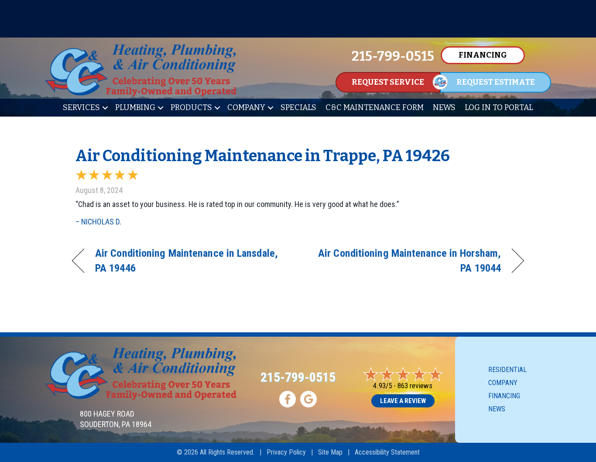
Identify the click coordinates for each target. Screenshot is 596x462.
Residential (507, 369)
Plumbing (135, 107)
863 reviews (414, 385)
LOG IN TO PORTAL (499, 107)
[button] (105, 108)
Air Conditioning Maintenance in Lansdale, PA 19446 (186, 260)
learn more (298, 28)
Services (81, 107)
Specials (298, 107)
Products (191, 107)
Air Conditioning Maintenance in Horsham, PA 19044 (406, 260)
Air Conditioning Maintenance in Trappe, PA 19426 (262, 155)
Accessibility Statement (387, 452)
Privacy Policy (286, 452)
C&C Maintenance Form (374, 107)
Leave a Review (403, 401)
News (444, 107)
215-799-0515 (298, 377)
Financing (504, 396)
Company (246, 107)
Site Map (330, 452)
